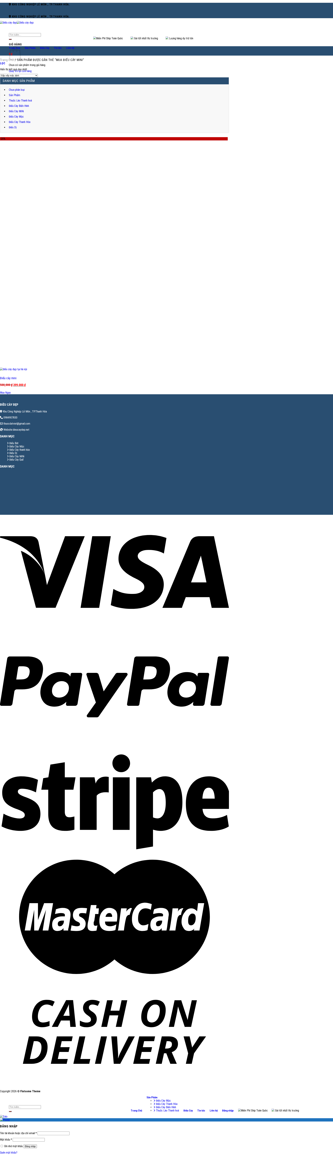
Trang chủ (7, 60)
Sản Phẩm (30, 48)
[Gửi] (10, 39)
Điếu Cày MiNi (16, 111)
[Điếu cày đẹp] (17, 22)
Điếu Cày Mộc (16, 116)
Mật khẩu (6, 1139)
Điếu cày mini (8, 378)
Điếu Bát (13, 443)
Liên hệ (70, 48)
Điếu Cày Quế (16, 459)
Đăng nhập (30, 1146)
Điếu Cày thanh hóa (19, 449)
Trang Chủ (136, 1110)
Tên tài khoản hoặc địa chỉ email (18, 1133)
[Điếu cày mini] (13, 369)
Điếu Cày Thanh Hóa (19, 122)
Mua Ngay (5, 392)
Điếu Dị (13, 127)
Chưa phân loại (17, 89)
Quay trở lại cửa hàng (20, 71)
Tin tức (58, 48)
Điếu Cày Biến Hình (19, 106)
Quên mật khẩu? (8, 1152)
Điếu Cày (44, 48)
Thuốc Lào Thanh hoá (20, 100)
